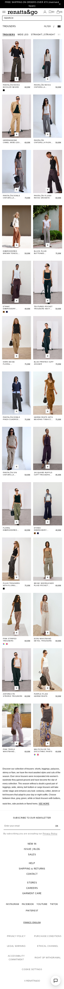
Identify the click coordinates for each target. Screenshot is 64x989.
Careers (32, 888)
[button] (32, 18)
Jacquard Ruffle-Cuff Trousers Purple (43, 474)
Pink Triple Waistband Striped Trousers (12, 750)
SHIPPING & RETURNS (32, 868)
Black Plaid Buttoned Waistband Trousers (40, 252)
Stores (32, 882)
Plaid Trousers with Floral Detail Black (11, 584)
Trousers (9, 34)
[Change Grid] (59, 26)
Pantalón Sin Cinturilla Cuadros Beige (11, 474)
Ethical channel (47, 946)
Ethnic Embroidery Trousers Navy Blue (42, 529)
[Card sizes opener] (17, 79)
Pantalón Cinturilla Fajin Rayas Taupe (42, 141)
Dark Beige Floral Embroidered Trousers (10, 363)
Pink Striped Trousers (9, 640)
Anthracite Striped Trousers (12, 695)
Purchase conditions (47, 936)
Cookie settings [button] (32, 969)
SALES (32, 854)
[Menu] (4, 12)
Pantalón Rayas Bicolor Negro (11, 86)
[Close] (59, 4)
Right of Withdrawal (48, 957)
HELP (32, 863)
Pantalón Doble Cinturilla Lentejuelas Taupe (11, 197)
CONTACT (32, 874)
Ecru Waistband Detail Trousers (43, 640)
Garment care (32, 893)
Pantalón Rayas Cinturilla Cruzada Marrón (43, 86)
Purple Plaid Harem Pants (41, 695)
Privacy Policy (50, 833)
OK (56, 826)
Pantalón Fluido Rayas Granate (43, 197)
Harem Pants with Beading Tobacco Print (43, 418)
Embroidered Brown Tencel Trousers (10, 252)
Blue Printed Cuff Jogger (44, 363)
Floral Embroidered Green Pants (10, 529)
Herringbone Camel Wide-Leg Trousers (11, 141)
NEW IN (32, 844)
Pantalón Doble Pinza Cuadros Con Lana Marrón (12, 418)
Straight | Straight (43, 34)
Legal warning (16, 946)
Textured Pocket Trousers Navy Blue (43, 308)
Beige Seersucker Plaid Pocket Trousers (44, 584)
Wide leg (23, 34)
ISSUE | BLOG (32, 849)
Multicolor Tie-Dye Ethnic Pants (43, 750)
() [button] (53, 12)
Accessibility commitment (16, 958)
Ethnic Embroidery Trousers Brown (12, 308)
